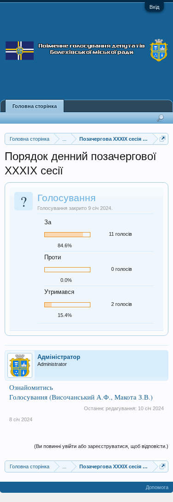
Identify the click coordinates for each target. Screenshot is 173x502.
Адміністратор (58, 356)
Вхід (154, 7)
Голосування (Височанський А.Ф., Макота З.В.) (81, 397)
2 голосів (121, 304)
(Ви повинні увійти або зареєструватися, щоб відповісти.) (101, 446)
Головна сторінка (34, 106)
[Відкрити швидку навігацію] (163, 139)
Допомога (157, 487)
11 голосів (120, 234)
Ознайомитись (31, 387)
